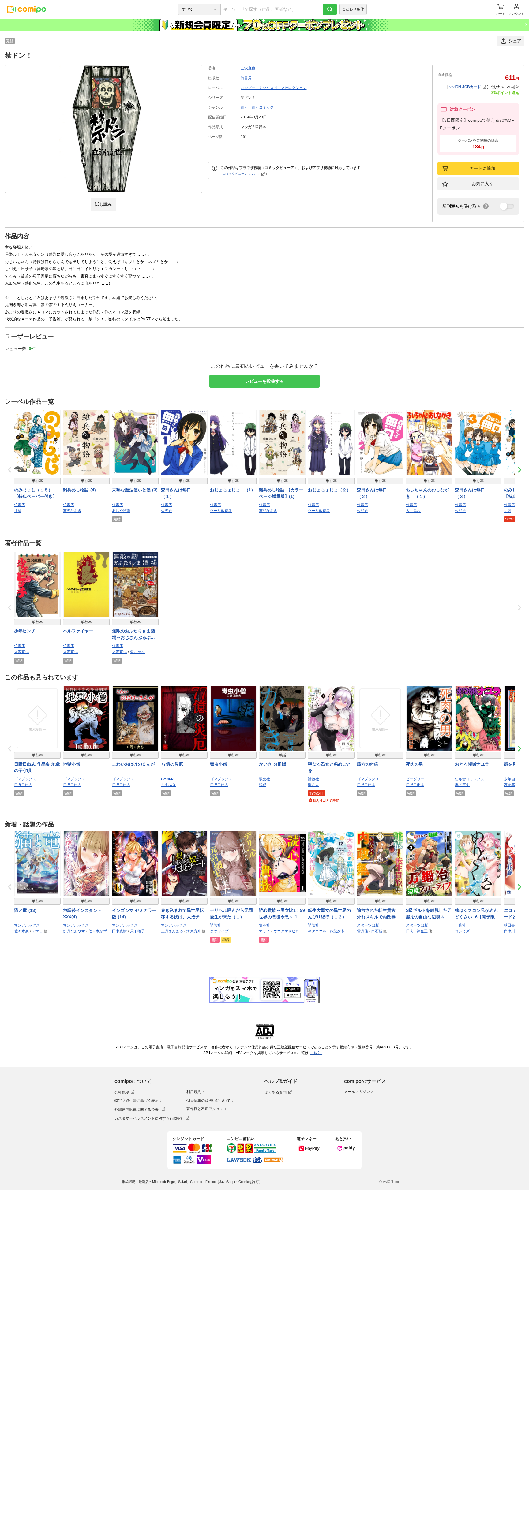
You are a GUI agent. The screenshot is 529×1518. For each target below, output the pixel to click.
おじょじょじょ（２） (329, 489)
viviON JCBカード (465, 87)
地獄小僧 (71, 764)
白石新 (376, 931)
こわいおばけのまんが (133, 764)
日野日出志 (23, 785)
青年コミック (263, 107)
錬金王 (422, 931)
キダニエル (317, 931)
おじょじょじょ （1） (232, 489)
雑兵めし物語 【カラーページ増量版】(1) (281, 493)
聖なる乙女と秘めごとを (329, 767)
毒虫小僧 (218, 764)
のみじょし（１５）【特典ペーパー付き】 (35, 493)
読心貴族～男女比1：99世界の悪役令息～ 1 (282, 913)
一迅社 (460, 925)
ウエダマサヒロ (286, 931)
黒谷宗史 (462, 785)
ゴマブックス (25, 779)
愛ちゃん (137, 652)
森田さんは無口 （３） (472, 493)
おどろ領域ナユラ (472, 764)
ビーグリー (415, 779)
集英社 (264, 925)
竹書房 (246, 78)
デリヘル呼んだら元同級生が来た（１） (231, 913)
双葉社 (264, 779)
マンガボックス (27, 925)
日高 (409, 931)
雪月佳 (362, 931)
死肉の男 (414, 764)
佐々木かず (97, 931)
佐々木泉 (21, 931)
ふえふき (168, 785)
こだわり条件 (353, 9)
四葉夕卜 (337, 931)
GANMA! (168, 779)
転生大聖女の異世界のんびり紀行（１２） (329, 913)
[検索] (330, 9)
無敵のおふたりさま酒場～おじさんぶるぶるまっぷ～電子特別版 (133, 634)
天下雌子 (137, 931)
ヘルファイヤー (78, 630)
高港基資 (511, 785)
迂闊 (17, 511)
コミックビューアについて (241, 173)
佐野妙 (166, 511)
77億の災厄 (172, 764)
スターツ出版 (368, 925)
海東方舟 (193, 931)
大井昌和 (413, 511)
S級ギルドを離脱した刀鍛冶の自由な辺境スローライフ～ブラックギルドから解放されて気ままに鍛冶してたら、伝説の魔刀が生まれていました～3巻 (429, 914)
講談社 (313, 779)
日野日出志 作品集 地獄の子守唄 (37, 767)
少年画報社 (513, 779)
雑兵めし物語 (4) (79, 489)
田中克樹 (119, 931)
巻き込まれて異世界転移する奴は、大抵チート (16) (182, 914)
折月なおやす (74, 931)
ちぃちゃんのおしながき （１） (427, 493)
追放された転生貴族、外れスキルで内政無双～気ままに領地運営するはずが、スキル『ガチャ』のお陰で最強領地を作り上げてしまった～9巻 (378, 914)
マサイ (264, 931)
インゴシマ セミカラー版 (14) (134, 913)
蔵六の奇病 (367, 764)
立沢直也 (248, 68)
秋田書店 (511, 925)
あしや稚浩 (121, 511)
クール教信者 (221, 511)
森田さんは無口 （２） (374, 493)
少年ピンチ (25, 630)
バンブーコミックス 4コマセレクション (273, 88)
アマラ (37, 931)
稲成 (262, 785)
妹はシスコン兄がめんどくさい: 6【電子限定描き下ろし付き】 (477, 914)
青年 (244, 107)
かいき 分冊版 (272, 764)
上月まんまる (172, 931)
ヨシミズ (462, 931)
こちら (316, 1053)
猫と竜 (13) (25, 910)
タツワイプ (219, 931)
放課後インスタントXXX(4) (82, 913)
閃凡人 (313, 785)
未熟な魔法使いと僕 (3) (135, 489)
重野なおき (72, 511)
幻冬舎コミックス (469, 779)
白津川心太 (513, 931)
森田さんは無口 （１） (178, 493)
